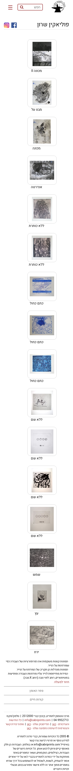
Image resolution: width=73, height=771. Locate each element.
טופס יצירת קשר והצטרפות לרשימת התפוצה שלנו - (37, 726)
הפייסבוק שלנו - (38, 724)
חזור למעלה (61, 682)
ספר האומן (36, 690)
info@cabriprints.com (38, 720)
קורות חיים (36, 699)
